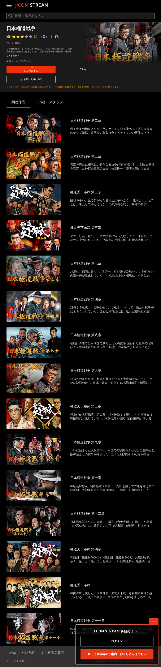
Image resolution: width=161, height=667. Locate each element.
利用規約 (28, 652)
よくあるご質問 (52, 652)
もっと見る (11, 55)
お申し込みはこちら (117, 654)
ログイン (117, 641)
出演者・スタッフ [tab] (49, 102)
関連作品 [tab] (18, 102)
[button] (31, 69)
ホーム (11, 652)
